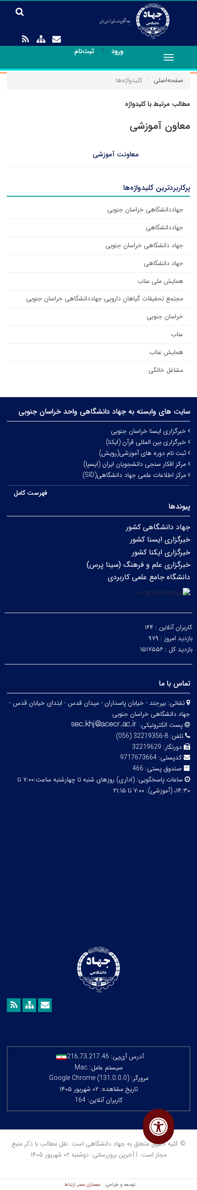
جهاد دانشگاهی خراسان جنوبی (144, 245)
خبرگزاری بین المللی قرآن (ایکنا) (147, 442)
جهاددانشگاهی (164, 227)
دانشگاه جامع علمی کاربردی (149, 577)
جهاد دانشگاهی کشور (158, 527)
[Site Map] (41, 39)
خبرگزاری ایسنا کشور (160, 539)
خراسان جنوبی (165, 316)
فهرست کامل (30, 493)
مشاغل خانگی (165, 370)
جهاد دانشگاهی (163, 263)
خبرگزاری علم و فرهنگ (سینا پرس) (138, 564)
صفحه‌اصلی (168, 80)
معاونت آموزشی (116, 154)
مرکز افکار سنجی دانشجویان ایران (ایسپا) (135, 464)
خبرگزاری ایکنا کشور (161, 552)
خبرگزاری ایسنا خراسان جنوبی (149, 431)
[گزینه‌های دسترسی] (158, 1126)
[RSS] (25, 39)
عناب (177, 334)
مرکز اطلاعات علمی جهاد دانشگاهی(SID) (135, 475)
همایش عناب (166, 352)
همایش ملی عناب (160, 281)
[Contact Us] (56, 39)
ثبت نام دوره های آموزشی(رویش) (143, 453)
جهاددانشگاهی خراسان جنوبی (145, 210)
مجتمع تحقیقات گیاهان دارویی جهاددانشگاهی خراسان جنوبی (104, 298)
